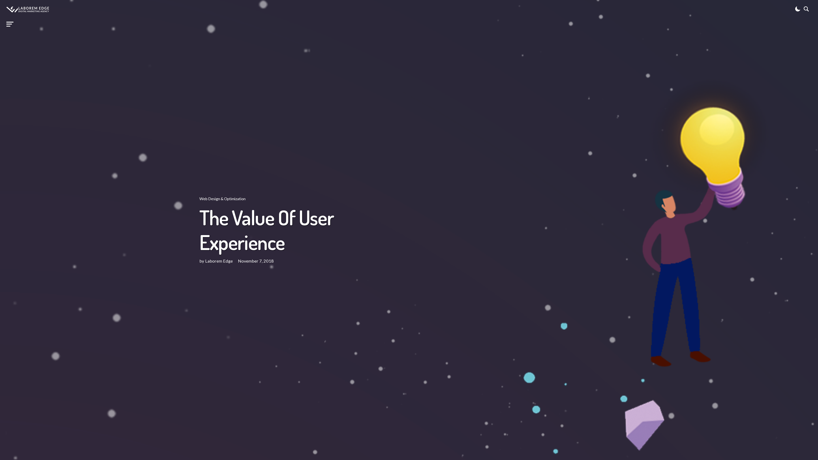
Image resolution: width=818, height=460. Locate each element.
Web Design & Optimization (222, 198)
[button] (9, 24)
